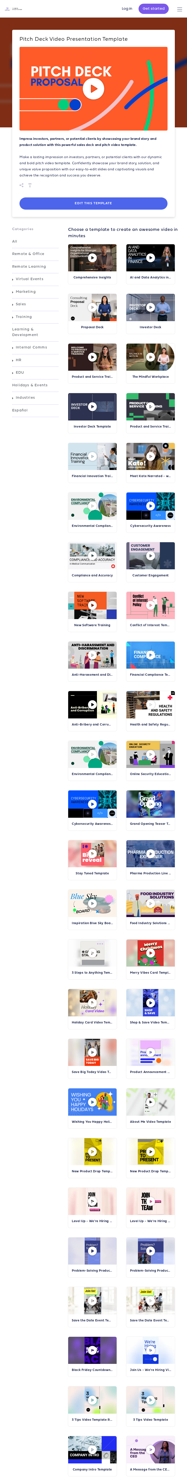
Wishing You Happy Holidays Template (92, 1122)
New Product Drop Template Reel (92, 1171)
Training (24, 317)
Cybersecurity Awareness (150, 526)
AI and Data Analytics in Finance (150, 277)
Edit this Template (93, 203)
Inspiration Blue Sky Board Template (92, 923)
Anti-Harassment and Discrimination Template (92, 674)
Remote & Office (28, 254)
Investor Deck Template (92, 426)
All (15, 242)
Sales (21, 304)
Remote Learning (29, 267)
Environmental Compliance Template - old (92, 774)
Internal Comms (31, 347)
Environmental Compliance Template (92, 526)
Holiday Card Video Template (92, 1022)
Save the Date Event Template (150, 1320)
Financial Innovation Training (92, 476)
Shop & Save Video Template (150, 1022)
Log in (127, 9)
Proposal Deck (92, 327)
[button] (94, 89)
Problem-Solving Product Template (150, 1270)
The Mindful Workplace (150, 376)
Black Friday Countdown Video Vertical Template (92, 1370)
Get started (154, 9)
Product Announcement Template (150, 1072)
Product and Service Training (150, 426)
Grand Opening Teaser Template (150, 824)
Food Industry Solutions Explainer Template (150, 923)
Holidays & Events (30, 385)
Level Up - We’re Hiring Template (150, 1221)
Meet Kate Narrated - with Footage (150, 476)
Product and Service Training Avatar (92, 376)
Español (20, 410)
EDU (20, 373)
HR (18, 360)
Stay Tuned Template (92, 873)
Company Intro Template (92, 1469)
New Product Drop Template (150, 1171)
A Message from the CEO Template (150, 1469)
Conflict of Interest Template (150, 625)
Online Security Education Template (150, 774)
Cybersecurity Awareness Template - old (92, 824)
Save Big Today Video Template (92, 1072)
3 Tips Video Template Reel (92, 1419)
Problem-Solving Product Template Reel (92, 1270)
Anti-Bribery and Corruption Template (92, 724)
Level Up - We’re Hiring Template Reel (92, 1221)
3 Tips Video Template (150, 1419)
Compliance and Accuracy (92, 575)
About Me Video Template (150, 1122)
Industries (25, 398)
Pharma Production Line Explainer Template (150, 873)
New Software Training (92, 625)
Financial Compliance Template (150, 674)
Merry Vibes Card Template (150, 972)
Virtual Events (30, 279)
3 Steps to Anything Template (92, 972)
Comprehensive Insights (92, 277)
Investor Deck (150, 327)
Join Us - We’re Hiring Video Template (150, 1370)
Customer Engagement (150, 575)
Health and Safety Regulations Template (150, 724)
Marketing (26, 292)
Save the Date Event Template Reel (92, 1320)
